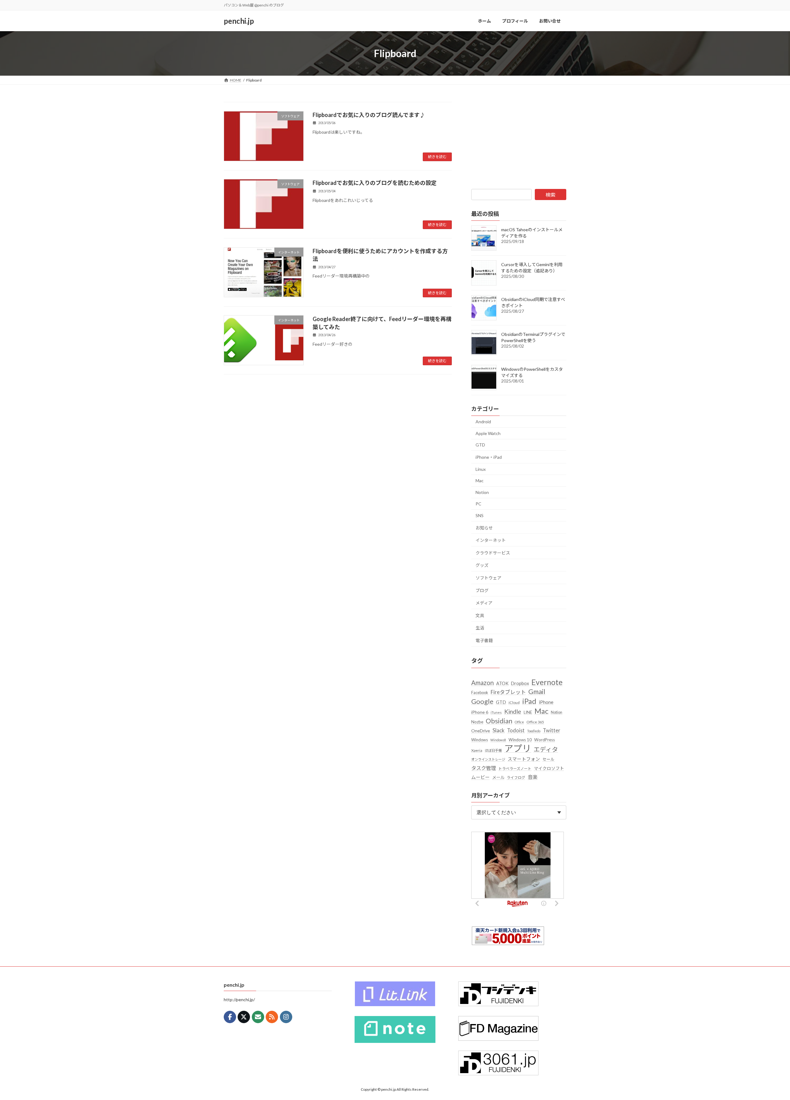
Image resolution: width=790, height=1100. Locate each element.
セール (549, 759)
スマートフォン (524, 759)
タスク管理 (483, 768)
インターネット (491, 540)
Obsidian (499, 721)
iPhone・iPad (489, 457)
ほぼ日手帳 (493, 750)
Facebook (479, 692)
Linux (481, 469)
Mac (480, 480)
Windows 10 (520, 739)
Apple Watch (488, 433)
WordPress (544, 739)
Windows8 (498, 740)
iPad (529, 701)
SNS (480, 515)
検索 (550, 195)
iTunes (496, 712)
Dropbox (520, 683)
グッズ (482, 565)
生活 (480, 627)
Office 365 (535, 722)
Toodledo (533, 731)
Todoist (516, 730)
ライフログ (516, 777)
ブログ (482, 590)
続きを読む (437, 156)
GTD (480, 444)
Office (519, 722)
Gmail (536, 692)
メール (498, 777)
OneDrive (480, 730)
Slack (499, 730)
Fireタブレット (508, 692)
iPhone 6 (479, 712)
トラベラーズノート (514, 768)
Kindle (512, 711)
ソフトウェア (488, 577)
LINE (528, 712)
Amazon (482, 682)
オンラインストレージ (488, 759)
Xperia (476, 750)
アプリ (517, 748)
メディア (484, 602)
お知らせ (484, 527)
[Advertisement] (518, 140)
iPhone (546, 702)
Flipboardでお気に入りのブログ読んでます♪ (369, 114)
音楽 (533, 777)
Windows (479, 739)
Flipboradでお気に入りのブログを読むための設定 (375, 182)
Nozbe (477, 721)
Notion (482, 492)
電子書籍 (484, 640)
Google (482, 701)
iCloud (514, 702)
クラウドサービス (493, 552)
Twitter (551, 730)
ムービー (480, 777)
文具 (480, 615)
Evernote (547, 682)
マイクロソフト (549, 768)
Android (483, 421)
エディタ (546, 749)
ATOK (502, 683)
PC (478, 503)
